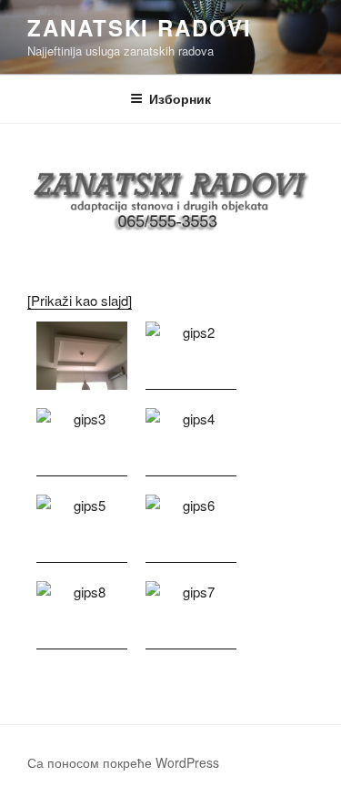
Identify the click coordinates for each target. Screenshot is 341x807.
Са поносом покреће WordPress (123, 762)
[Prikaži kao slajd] (79, 300)
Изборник (180, 98)
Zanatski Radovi (139, 27)
